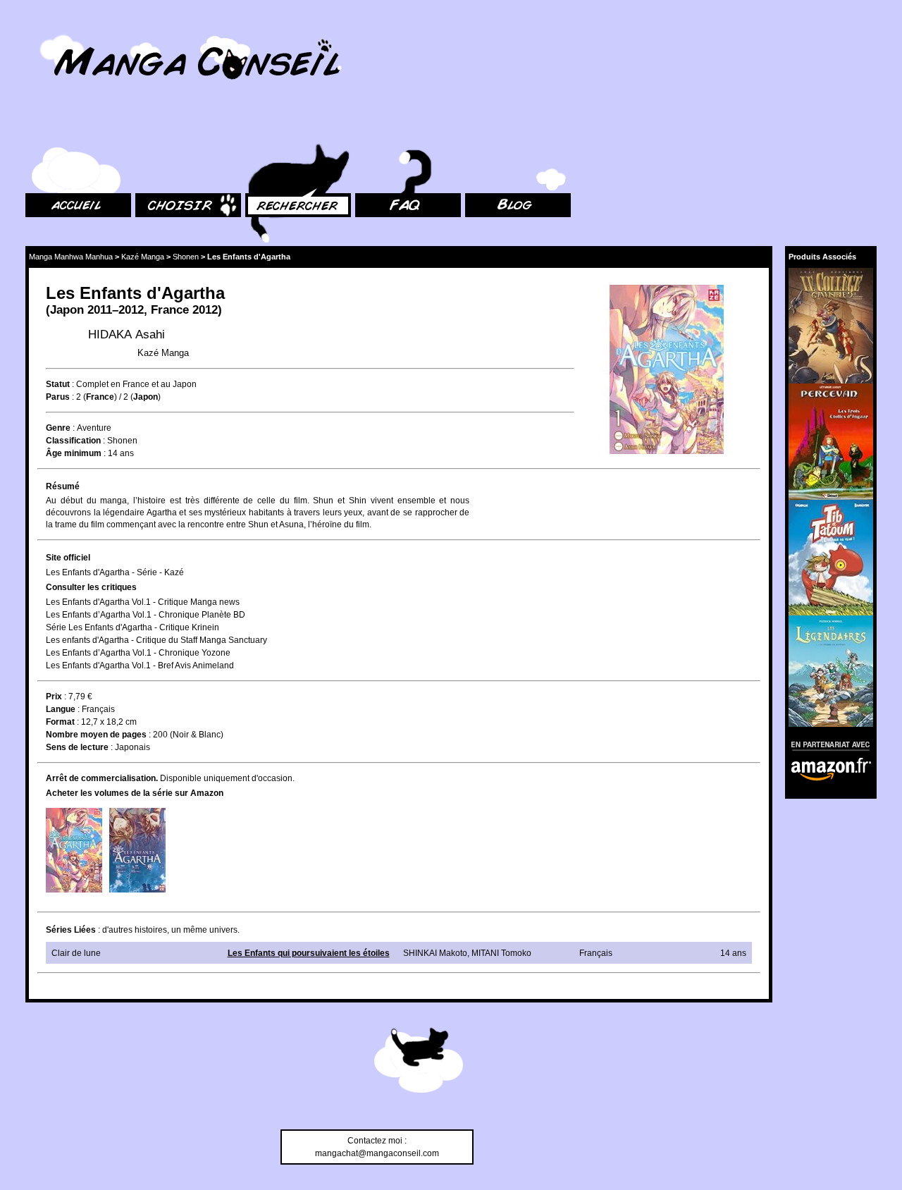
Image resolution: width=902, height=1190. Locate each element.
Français (98, 709)
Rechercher (267, 127)
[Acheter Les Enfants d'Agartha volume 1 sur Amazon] (74, 850)
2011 (99, 310)
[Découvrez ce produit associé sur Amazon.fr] (831, 326)
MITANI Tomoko (501, 953)
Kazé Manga (142, 256)
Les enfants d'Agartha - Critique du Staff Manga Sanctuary (156, 640)
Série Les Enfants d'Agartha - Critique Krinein (132, 627)
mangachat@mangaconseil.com (377, 1153)
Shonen (186, 256)
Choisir (149, 127)
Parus (58, 397)
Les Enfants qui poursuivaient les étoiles (309, 953)
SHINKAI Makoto (435, 953)
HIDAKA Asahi (126, 334)
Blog (474, 127)
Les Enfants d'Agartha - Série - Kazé (115, 572)
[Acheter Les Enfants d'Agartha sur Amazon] (667, 371)
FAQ (363, 127)
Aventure (94, 428)
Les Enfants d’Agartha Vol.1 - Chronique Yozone (138, 653)
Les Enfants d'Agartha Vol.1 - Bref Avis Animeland (140, 665)
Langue (60, 709)
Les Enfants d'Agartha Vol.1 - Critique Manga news (143, 602)
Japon (67, 310)
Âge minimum (73, 453)
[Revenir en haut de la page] (418, 1062)
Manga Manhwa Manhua (71, 256)
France (170, 310)
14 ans (121, 453)
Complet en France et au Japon (136, 384)
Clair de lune (76, 953)
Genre (58, 428)
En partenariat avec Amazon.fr (826, 744)
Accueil (39, 127)
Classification (73, 441)
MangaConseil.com (63, 30)
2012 (205, 310)
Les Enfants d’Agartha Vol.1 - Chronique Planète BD (145, 615)
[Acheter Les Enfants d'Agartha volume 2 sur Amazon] (137, 850)
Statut (58, 384)
